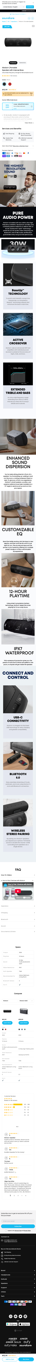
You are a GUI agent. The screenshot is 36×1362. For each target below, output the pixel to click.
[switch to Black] (4, 84)
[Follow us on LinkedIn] (25, 1316)
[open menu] (32, 18)
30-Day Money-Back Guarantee (12, 1255)
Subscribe (18, 1226)
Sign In (31, 94)
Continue (30, 7)
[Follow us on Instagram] (10, 1316)
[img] (4, 153)
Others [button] (3, 1292)
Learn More (7, 1023)
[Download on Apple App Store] (24, 1324)
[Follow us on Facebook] (15, 1316)
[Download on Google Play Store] (11, 1324)
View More (28, 123)
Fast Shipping (7, 1252)
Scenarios (22, 63)
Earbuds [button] (4, 1279)
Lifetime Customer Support (11, 1261)
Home (4, 21)
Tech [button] (2, 1296)
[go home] (8, 18)
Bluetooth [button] (4, 919)
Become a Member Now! (20, 146)
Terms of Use (18, 1230)
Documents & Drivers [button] (8, 931)
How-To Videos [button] (6, 875)
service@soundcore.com (10, 1240)
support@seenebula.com (10, 1241)
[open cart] (29, 18)
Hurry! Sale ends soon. (19, 106)
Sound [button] (3, 926)
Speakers (14, 21)
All (8, 21)
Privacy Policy (27, 1230)
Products (13, 63)
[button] (33, 2)
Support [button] (4, 1288)
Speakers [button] (4, 1283)
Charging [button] (4, 913)
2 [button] (14, 1195)
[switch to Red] (9, 84)
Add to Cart (10, 1359)
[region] (18, 891)
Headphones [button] (5, 1275)
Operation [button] (4, 906)
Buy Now (26, 1359)
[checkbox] (6, 1231)
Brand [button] (3, 1270)
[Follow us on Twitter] (20, 1316)
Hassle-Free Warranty (9, 1258)
